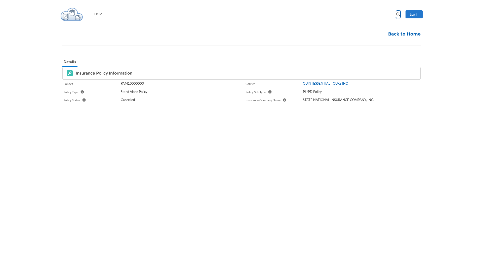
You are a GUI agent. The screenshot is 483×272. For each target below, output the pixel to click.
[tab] (69, 62)
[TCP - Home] (71, 14)
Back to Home (404, 34)
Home (99, 14)
